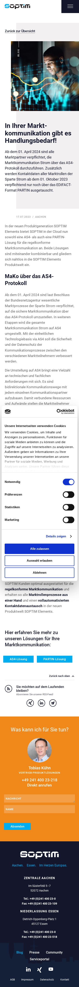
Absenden (17, 826)
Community (54, 952)
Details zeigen (56, 536)
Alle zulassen (39, 548)
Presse (34, 952)
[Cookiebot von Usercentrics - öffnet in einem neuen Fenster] (56, 411)
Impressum (27, 979)
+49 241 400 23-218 (39, 782)
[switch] (68, 494)
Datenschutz (47, 979)
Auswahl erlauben (39, 560)
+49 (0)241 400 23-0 (43, 898)
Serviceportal (39, 959)
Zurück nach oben (59, 676)
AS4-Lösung (18, 659)
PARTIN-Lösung (54, 659)
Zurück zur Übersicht (20, 31)
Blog (19, 952)
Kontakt (64, 979)
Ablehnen (39, 572)
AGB (12, 979)
